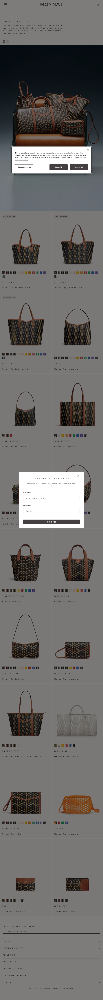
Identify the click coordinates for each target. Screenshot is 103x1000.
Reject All (58, 167)
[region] (51, 160)
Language (27, 505)
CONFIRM (51, 522)
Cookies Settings (24, 167)
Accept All (79, 167)
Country (27, 492)
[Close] (79, 476)
